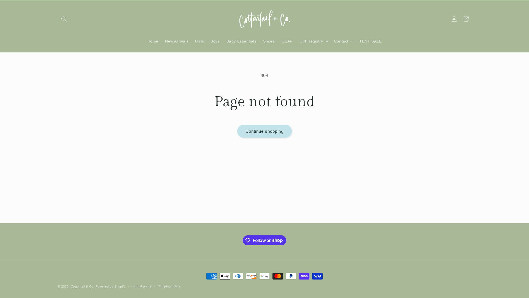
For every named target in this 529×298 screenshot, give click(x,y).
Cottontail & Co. (83, 286)
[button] (64, 19)
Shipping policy (169, 286)
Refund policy (141, 286)
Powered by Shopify (111, 286)
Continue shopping (264, 131)
